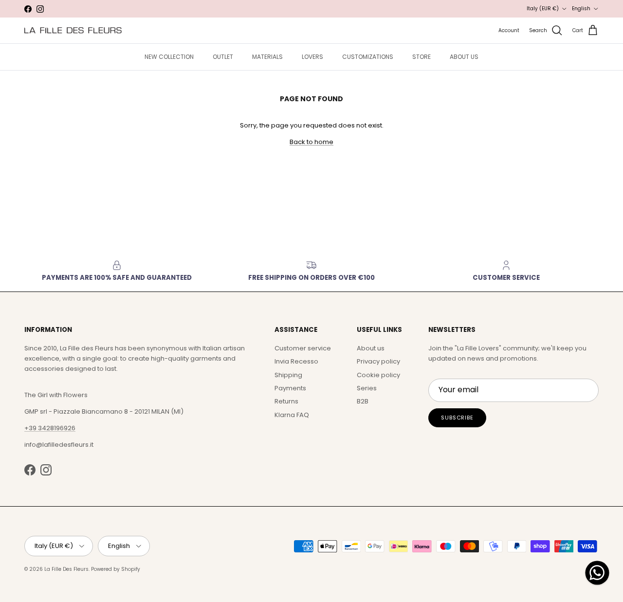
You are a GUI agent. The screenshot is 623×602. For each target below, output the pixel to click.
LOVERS (312, 57)
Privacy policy (378, 361)
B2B (362, 401)
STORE (421, 57)
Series (367, 388)
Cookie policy (378, 375)
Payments (290, 388)
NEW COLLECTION (169, 57)
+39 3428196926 (49, 428)
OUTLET (223, 57)
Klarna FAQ (292, 415)
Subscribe (457, 417)
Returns (286, 401)
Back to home (311, 141)
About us (371, 348)
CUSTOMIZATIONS (367, 57)
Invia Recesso (296, 361)
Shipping (288, 375)
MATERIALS (267, 57)
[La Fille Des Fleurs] (73, 30)
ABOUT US (464, 57)
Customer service (303, 348)
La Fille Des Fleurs (66, 569)
